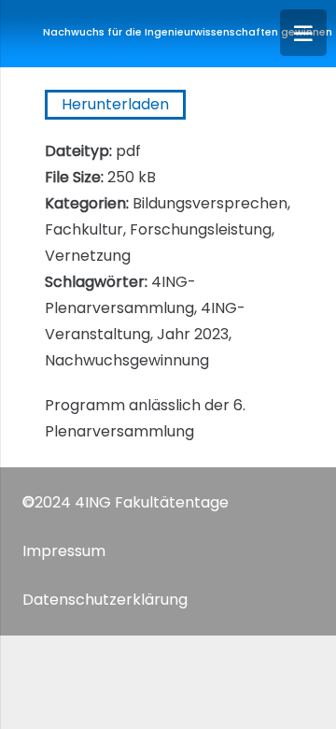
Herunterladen (115, 104)
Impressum (63, 551)
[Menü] (303, 32)
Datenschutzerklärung (105, 599)
